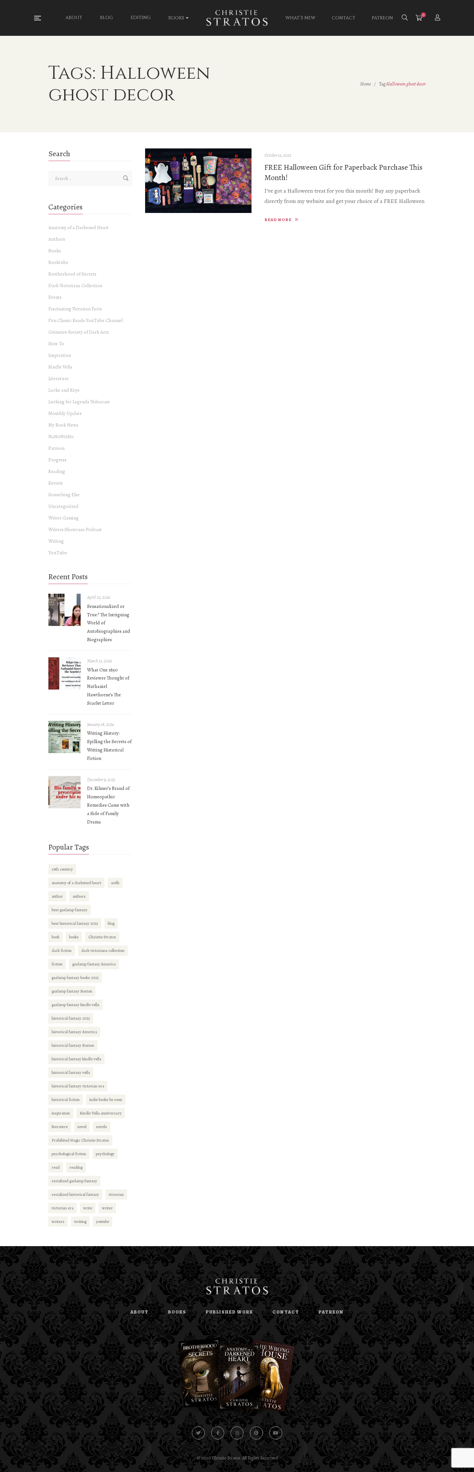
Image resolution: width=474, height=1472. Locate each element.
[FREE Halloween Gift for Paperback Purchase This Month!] (198, 180)
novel (81, 1126)
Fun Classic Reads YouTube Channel (85, 320)
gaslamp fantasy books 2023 (75, 977)
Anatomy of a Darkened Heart (78, 227)
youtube (102, 1221)
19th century (62, 869)
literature (60, 1126)
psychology (105, 1153)
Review (55, 483)
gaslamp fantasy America (94, 964)
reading (76, 1167)
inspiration (61, 1113)
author (57, 896)
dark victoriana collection (102, 950)
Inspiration (59, 355)
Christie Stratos (102, 937)
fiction (57, 964)
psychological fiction (69, 1153)
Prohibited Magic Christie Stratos (80, 1140)
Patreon (56, 448)
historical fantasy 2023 (71, 1018)
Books (54, 250)
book (55, 937)
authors (79, 896)
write (87, 1208)
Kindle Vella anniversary (101, 1113)
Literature (58, 378)
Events (55, 297)
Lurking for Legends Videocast (79, 401)
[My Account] (438, 18)
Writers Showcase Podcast (75, 529)
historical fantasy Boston (73, 1045)
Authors (56, 239)
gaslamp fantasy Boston (72, 991)
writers (58, 1221)
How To (56, 343)
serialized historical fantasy (75, 1194)
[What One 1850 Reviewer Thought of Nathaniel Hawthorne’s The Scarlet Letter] (64, 673)
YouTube (57, 552)
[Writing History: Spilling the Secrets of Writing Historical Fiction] (64, 737)
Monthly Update (65, 413)
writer (107, 1208)
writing (80, 1221)
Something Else (64, 494)
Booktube (58, 262)
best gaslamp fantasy (69, 909)
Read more (277, 219)
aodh (115, 882)
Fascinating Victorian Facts (75, 309)
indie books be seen (105, 1099)
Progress (57, 460)
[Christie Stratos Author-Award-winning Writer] (237, 18)
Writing (56, 541)
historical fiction (66, 1099)
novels (101, 1126)
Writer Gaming (63, 518)
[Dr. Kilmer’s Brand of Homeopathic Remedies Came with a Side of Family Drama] (64, 792)
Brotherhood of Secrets (72, 274)
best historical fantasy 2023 (75, 923)
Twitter (198, 1433)
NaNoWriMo (61, 436)
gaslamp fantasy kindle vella (75, 1004)
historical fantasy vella (71, 1072)
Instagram (237, 1433)
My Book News (63, 425)
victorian (116, 1194)
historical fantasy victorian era (78, 1086)
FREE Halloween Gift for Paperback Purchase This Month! (343, 172)
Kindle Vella (60, 367)
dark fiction (62, 950)
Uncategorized (63, 506)
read (56, 1167)
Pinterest (256, 1433)
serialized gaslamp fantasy (74, 1181)
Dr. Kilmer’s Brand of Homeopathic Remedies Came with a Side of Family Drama (108, 805)
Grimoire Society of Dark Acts (78, 332)
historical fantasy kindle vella (76, 1059)
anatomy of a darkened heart (76, 882)
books (74, 937)
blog (111, 923)
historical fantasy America (74, 1031)
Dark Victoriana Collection (75, 285)
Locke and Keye (64, 390)
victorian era (63, 1208)
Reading (56, 471)
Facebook (217, 1433)
